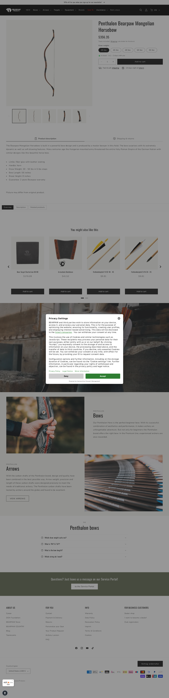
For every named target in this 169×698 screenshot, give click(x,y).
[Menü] (12, 680)
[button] (5, 693)
